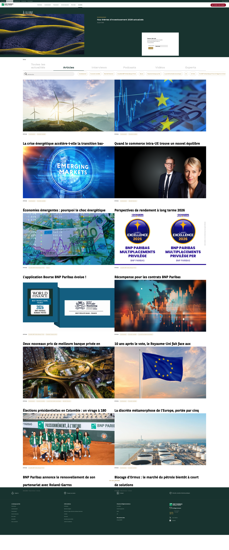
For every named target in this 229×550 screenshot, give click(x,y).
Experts (190, 67)
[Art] (185, 72)
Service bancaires (15, 513)
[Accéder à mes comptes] (218, 3)
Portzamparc (30, 1)
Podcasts (129, 67)
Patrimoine (39, 4)
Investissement (48, 4)
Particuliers (3, 1)
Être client (73, 4)
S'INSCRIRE (151, 48)
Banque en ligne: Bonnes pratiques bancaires (73, 511)
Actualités (80, 4)
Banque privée (10, 1)
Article (25, 134)
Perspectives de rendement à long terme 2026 (149, 209)
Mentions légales (67, 508)
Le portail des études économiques (145, 334)
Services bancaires (65, 4)
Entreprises (23, 1)
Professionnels (17, 1)
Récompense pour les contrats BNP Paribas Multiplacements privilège (147, 279)
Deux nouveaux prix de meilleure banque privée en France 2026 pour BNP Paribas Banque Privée (61, 346)
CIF (117, 513)
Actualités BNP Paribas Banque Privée (36, 267)
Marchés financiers (133, 200)
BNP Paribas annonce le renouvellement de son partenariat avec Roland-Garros (59, 479)
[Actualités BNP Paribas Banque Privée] (126, 72)
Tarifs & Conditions (68, 521)
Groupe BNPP (119, 520)
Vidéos (160, 67)
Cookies (65, 513)
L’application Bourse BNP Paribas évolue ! (54, 275)
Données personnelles (68, 519)
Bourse (48, 267)
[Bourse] (141, 72)
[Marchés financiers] (108, 72)
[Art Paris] (192, 72)
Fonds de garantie (120, 508)
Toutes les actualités (38, 66)
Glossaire (66, 516)
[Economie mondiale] (94, 72)
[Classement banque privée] (153, 72)
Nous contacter (225, 1)
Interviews (99, 67)
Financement (56, 4)
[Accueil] (7, 6)
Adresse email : (151, 45)
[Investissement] (82, 72)
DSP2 (118, 511)
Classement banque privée (51, 334)
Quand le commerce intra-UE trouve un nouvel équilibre (157, 142)
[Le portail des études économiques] (172, 72)
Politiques (66, 506)
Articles (68, 67)
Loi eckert (119, 506)
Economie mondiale (41, 134)
